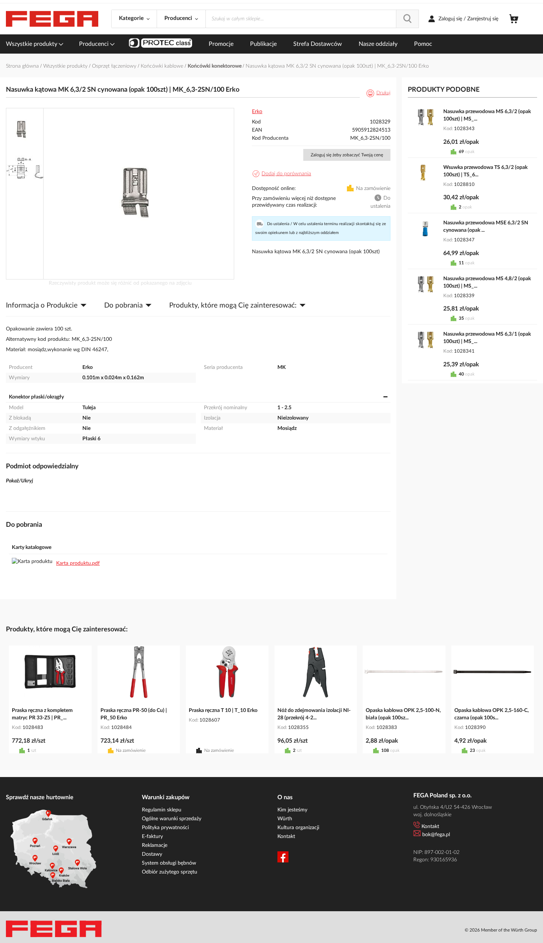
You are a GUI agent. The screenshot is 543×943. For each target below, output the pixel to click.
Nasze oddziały (378, 44)
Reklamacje (154, 845)
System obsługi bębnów (169, 863)
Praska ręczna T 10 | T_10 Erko (223, 710)
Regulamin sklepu (161, 810)
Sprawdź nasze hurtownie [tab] (40, 797)
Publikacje (263, 44)
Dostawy (152, 854)
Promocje (221, 44)
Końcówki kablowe (163, 66)
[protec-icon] (160, 44)
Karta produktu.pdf (78, 563)
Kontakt (286, 836)
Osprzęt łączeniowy (115, 66)
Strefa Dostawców (317, 44)
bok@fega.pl (436, 834)
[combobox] (312, 19)
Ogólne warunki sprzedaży (171, 818)
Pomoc (423, 44)
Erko (257, 111)
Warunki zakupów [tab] (165, 797)
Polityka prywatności (165, 827)
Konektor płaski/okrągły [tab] (36, 397)
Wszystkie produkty (32, 44)
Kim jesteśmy (292, 810)
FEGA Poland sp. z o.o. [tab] (442, 795)
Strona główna (23, 66)
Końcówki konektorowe (215, 66)
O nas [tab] (285, 797)
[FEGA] (52, 19)
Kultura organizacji (298, 827)
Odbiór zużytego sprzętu (169, 872)
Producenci (94, 44)
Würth (284, 818)
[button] (25, 127)
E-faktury (152, 836)
